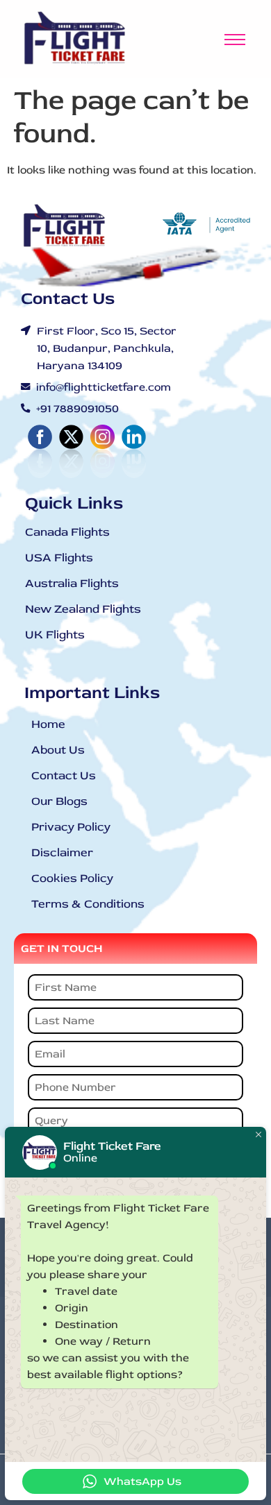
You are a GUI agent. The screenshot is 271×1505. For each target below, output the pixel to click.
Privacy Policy (70, 826)
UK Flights (55, 634)
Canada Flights (67, 532)
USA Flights (59, 557)
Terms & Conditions (88, 903)
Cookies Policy (72, 878)
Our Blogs (59, 801)
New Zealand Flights (83, 609)
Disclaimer (62, 852)
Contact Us (63, 775)
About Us (58, 749)
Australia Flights (72, 583)
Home (48, 724)
